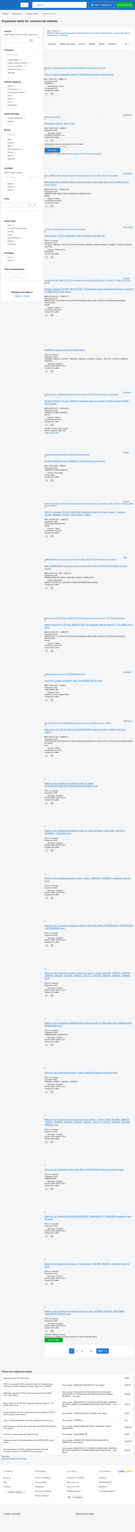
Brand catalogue (42, 1496)
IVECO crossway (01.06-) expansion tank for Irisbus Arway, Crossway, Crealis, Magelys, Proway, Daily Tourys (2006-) (28, 1385)
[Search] (35, 5)
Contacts (7, 1487)
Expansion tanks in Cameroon (14, 1458)
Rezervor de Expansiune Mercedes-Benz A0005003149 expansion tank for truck (84, 1169)
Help (5, 1482)
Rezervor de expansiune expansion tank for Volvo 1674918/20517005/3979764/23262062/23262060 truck (71, 784)
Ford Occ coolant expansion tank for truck (20, 1434)
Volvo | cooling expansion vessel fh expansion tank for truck (28, 1420)
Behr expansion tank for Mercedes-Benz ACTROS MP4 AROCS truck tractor (29, 1427)
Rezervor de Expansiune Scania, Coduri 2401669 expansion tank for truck (81, 1072)
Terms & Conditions (43, 1478)
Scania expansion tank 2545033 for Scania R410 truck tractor (75, 461)
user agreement (94, 154)
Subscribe (52, 150)
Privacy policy (40, 1482)
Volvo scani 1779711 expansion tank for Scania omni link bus (75, 236)
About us (7, 1478)
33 (91, 1351)
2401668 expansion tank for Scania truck (65, 350)
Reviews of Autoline (43, 1491)
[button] (47, 93)
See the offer (53, 1340)
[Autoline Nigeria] (10, 5)
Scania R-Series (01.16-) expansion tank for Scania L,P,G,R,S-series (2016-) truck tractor (29, 1413)
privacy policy (78, 154)
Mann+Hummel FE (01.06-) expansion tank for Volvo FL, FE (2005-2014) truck (28, 1404)
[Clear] (39, 38)
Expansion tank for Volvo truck (60, 123)
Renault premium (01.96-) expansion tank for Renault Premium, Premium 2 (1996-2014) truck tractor (25, 1450)
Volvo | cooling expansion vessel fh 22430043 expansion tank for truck (79, 74)
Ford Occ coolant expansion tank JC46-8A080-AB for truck (74, 680)
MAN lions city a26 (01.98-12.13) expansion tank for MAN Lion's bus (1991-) (27, 1394)
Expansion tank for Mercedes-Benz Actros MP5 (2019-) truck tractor (28, 1441)
